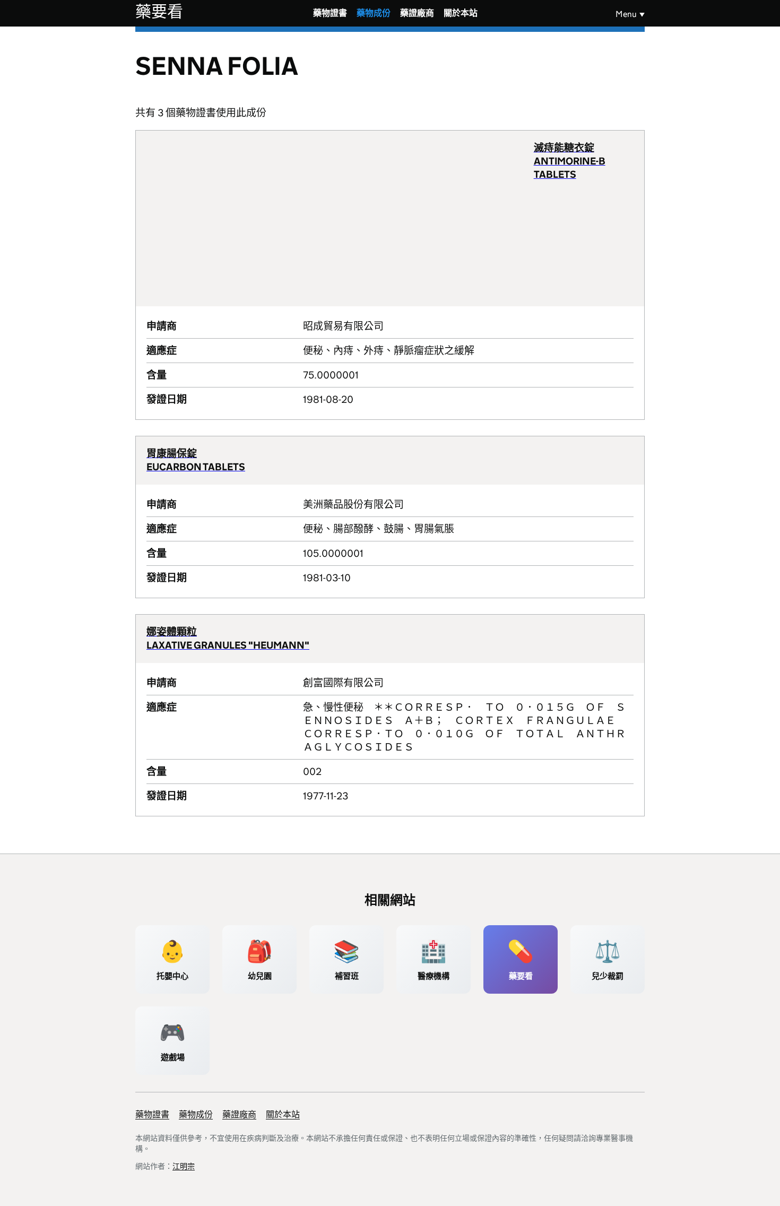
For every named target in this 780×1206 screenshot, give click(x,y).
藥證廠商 (417, 13)
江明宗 (183, 1166)
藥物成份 (374, 13)
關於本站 (461, 13)
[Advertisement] (340, 218)
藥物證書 (330, 13)
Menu (626, 14)
